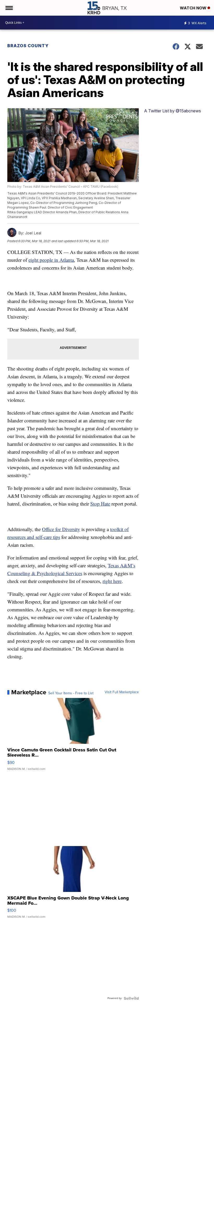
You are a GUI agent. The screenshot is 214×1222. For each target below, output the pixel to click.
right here (112, 581)
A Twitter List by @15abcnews (172, 110)
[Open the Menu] (9, 8)
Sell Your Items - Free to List (70, 693)
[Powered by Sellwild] (131, 998)
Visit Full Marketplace (122, 692)
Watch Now (193, 7)
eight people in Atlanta (51, 260)
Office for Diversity (61, 529)
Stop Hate (100, 503)
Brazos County (28, 45)
